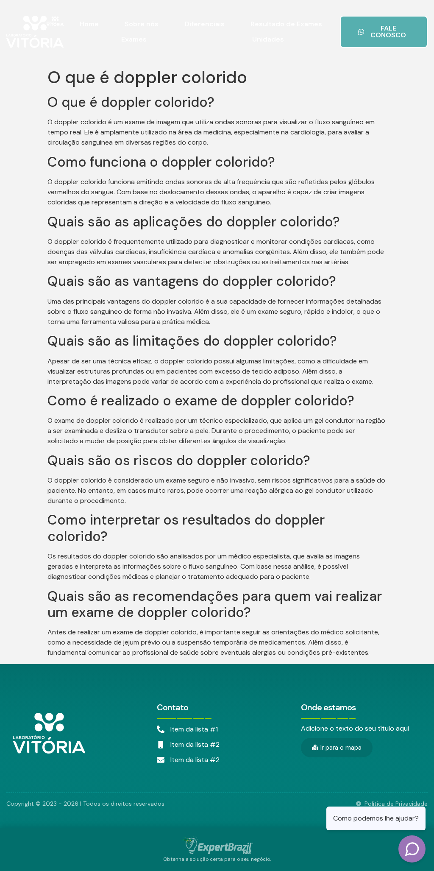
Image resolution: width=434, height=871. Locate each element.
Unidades (268, 39)
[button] (384, 32)
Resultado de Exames (286, 24)
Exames (134, 39)
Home (89, 24)
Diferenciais (205, 24)
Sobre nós (142, 24)
